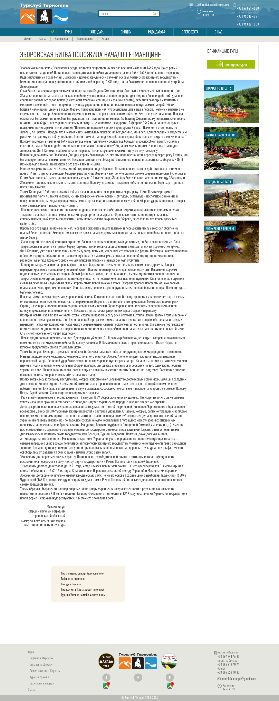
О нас (218, 32)
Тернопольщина (85, 39)
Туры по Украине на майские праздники (83, 595)
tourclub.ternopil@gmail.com (215, 5)
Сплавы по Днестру (41, 664)
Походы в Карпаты (71, 584)
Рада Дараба (156, 32)
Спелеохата (190, 32)
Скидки (126, 32)
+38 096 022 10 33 (248, 24)
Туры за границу (39, 677)
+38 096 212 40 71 (248, 16)
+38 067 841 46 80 (248, 8)
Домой (27, 39)
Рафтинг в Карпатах (41, 658)
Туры (68, 32)
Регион (105, 39)
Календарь (96, 32)
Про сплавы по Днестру (74, 573)
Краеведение (61, 39)
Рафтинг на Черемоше (73, 579)
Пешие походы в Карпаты (45, 671)
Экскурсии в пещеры (42, 683)
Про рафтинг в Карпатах (74, 589)
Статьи (42, 39)
